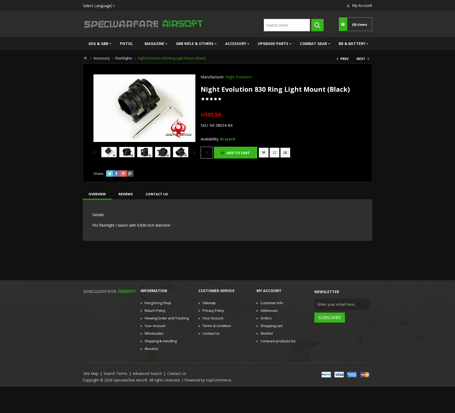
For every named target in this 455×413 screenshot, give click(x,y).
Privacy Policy (213, 310)
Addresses (269, 310)
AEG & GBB (98, 43)
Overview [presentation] (97, 194)
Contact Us (211, 333)
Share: (98, 173)
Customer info (271, 302)
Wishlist (266, 333)
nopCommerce (218, 380)
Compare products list (277, 341)
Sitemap (209, 302)
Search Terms (115, 373)
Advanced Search (147, 373)
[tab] (97, 194)
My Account (362, 5)
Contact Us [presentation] (157, 194)
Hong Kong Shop (158, 302)
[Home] (85, 58)
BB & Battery (352, 43)
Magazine (154, 43)
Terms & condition (216, 325)
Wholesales (154, 333)
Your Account (155, 325)
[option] (109, 152)
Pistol (126, 43)
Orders (266, 318)
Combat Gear (313, 43)
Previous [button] (95, 152)
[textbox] (287, 25)
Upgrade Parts (273, 43)
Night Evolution (239, 76)
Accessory (235, 43)
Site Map (90, 373)
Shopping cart (271, 325)
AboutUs (151, 348)
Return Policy (155, 310)
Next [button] (193, 152)
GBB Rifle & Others (195, 43)
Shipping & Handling (161, 341)
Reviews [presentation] (125, 194)
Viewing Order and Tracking (167, 318)
